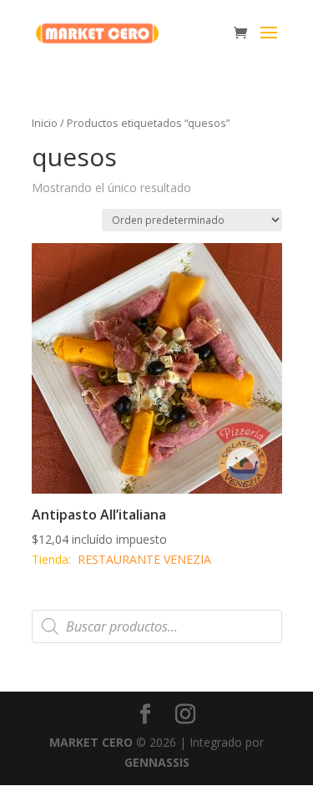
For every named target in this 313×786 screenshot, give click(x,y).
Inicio (45, 122)
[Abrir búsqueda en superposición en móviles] (157, 626)
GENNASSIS (156, 762)
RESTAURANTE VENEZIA (144, 559)
